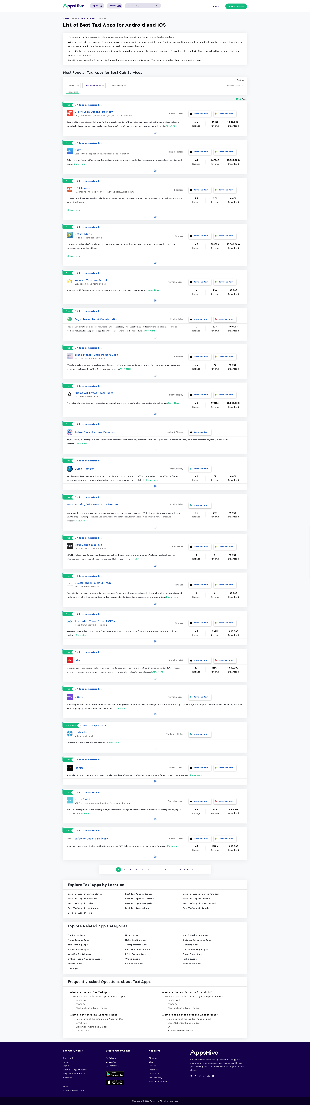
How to (152, 1066)
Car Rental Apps (76, 935)
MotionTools (82, 1000)
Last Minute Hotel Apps (137, 949)
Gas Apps (73, 968)
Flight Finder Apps (192, 954)
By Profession (112, 1066)
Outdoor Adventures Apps (197, 940)
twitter (191, 1075)
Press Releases (155, 1070)
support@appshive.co (73, 1090)
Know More (172, 126)
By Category (112, 1058)
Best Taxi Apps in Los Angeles (84, 908)
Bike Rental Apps (134, 964)
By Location (111, 1062)
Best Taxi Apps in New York (82, 899)
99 (169, 1026)
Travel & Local (87, 19)
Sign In (66, 1066)
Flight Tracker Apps (135, 954)
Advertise (67, 1077)
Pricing (66, 1062)
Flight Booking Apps (78, 940)
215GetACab (82, 1030)
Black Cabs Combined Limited (92, 1008)
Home (66, 19)
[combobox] (73, 85)
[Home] (74, 6)
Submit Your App (236, 6)
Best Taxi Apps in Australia (139, 899)
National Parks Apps (78, 949)
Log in (216, 6)
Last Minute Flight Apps (195, 949)
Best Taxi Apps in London (196, 899)
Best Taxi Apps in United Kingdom (201, 894)
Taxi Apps (71, 92)
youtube (208, 1075)
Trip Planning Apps (78, 945)
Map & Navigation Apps (195, 935)
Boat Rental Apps (192, 964)
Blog (151, 1062)
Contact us (154, 1073)
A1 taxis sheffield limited (180, 1030)
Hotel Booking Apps (135, 940)
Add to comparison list (89, 105)
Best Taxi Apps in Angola (196, 908)
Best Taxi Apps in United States (85, 894)
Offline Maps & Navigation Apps (85, 959)
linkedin (212, 1075)
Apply (157, 6)
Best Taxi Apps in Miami (80, 913)
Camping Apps (190, 945)
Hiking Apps (131, 935)
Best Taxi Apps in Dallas (80, 903)
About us (153, 1058)
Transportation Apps (136, 945)
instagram (204, 1075)
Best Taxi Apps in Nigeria (138, 903)
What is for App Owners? (75, 1070)
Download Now (201, 114)
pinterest (200, 1075)
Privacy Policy (155, 1077)
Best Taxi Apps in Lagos (138, 908)
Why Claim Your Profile (74, 1073)
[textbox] (72, 85)
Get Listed (68, 1058)
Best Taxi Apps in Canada (138, 894)
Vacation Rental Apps (79, 954)
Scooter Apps (75, 964)
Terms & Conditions (158, 1081)
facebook (195, 1075)
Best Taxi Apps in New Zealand (199, 903)
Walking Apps (132, 959)
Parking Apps (190, 959)
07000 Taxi (81, 1004)
